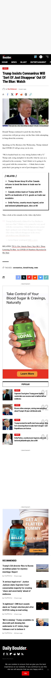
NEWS (5, 68)
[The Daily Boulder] (7, 57)
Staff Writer (8, 576)
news (36, 268)
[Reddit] (14, 654)
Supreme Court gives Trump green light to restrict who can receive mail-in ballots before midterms (30, 396)
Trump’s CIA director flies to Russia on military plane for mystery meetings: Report (17, 568)
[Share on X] (12, 94)
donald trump (28, 268)
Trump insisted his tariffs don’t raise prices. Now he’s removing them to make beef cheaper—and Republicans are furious (31, 425)
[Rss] (22, 654)
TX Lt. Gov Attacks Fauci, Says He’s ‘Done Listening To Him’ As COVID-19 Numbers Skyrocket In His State (24, 249)
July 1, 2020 (33, 240)
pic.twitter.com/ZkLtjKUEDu (17, 235)
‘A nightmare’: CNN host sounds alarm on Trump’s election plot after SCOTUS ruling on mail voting (18, 607)
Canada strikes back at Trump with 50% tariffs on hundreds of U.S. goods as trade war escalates (25, 195)
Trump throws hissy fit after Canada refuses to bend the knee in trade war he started (23, 184)
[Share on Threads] (26, 94)
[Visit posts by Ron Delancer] (3, 89)
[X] (7, 654)
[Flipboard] (11, 654)
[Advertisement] (25, 27)
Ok (25, 673)
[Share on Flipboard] (17, 94)
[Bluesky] (18, 654)
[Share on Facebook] (7, 94)
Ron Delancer (12, 89)
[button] (35, 57)
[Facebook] (3, 654)
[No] (48, 669)
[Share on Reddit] (21, 94)
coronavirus (17, 268)
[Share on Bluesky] (40, 277)
